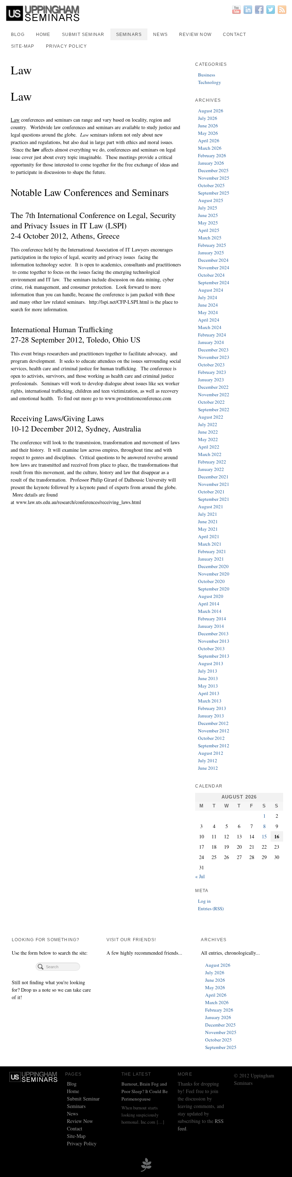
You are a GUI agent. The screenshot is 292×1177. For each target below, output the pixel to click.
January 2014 (211, 626)
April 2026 (208, 140)
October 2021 (211, 491)
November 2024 (213, 267)
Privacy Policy (66, 46)
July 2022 (207, 424)
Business (206, 74)
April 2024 (208, 320)
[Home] (33, 1076)
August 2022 (210, 417)
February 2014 (212, 618)
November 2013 (213, 641)
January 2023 (211, 379)
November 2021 (213, 484)
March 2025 (209, 237)
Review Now (195, 34)
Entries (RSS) (211, 908)
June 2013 (208, 678)
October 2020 (211, 581)
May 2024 (208, 312)
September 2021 (213, 499)
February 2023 (212, 372)
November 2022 (213, 394)
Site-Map (23, 46)
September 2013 (213, 656)
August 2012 (210, 753)
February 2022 (212, 461)
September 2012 (213, 745)
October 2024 (211, 275)
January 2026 (211, 163)
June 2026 (208, 125)
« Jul (200, 876)
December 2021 (213, 476)
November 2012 (213, 730)
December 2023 (213, 349)
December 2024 (213, 260)
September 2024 (213, 282)
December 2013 (213, 633)
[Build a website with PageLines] (146, 1164)
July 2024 (207, 297)
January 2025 (211, 252)
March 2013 (209, 701)
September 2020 (213, 588)
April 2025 (208, 230)
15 (264, 836)
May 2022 (208, 439)
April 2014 (208, 603)
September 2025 (213, 193)
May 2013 (208, 686)
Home (43, 34)
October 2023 (211, 364)
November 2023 (213, 357)
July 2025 (207, 208)
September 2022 (213, 409)
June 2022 (208, 432)
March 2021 (209, 544)
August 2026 (210, 110)
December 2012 (213, 723)
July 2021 (207, 514)
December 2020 (213, 566)
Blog (18, 34)
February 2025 (212, 245)
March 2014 (209, 611)
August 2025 (210, 200)
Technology (209, 82)
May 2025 (208, 222)
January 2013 (211, 715)
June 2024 (208, 305)
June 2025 (208, 215)
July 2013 (207, 671)
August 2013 (210, 663)
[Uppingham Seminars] (146, 13)
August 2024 (210, 290)
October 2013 (211, 648)
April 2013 (208, 693)
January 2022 (211, 469)
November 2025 (213, 178)
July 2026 (207, 118)
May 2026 (208, 133)
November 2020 (213, 574)
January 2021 (211, 559)
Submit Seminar (83, 34)
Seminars (129, 34)
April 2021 (208, 536)
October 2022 (211, 402)
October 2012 (211, 738)
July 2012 (207, 760)
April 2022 (208, 447)
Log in (204, 901)
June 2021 (208, 521)
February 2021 (212, 551)
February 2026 (212, 155)
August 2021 (210, 506)
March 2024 (209, 327)
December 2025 (213, 170)
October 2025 (211, 185)
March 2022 (209, 454)
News (160, 34)
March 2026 (209, 148)
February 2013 (212, 708)
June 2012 (208, 768)
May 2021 (208, 529)
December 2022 (213, 387)
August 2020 (210, 596)
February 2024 (212, 335)
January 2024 (211, 342)
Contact (234, 34)
